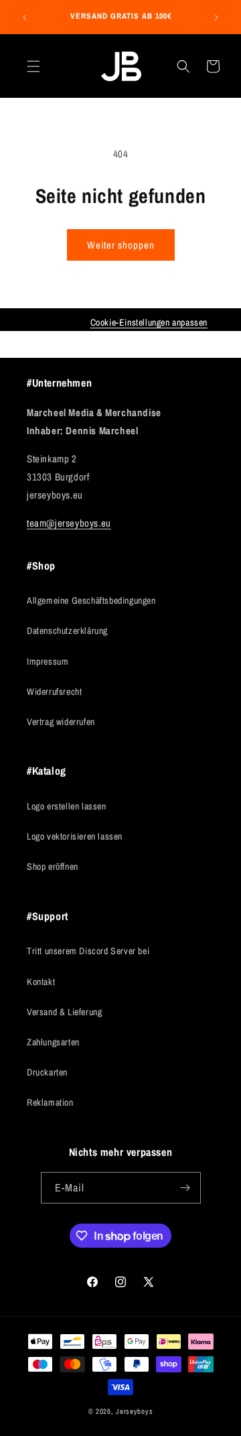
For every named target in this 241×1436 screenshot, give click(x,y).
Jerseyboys (134, 1411)
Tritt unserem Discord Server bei (88, 951)
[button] (33, 66)
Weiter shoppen (121, 245)
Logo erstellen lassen (66, 806)
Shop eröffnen (52, 866)
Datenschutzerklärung (67, 631)
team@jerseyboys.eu (69, 523)
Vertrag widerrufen (61, 722)
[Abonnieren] (185, 1187)
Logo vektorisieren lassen (75, 836)
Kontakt (41, 982)
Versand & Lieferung (64, 1012)
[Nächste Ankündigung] (216, 17)
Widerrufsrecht (54, 692)
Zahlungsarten (53, 1042)
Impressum (47, 661)
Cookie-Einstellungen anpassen (149, 322)
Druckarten (47, 1072)
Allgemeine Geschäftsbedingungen (91, 600)
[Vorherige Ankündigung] (24, 17)
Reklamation (50, 1102)
